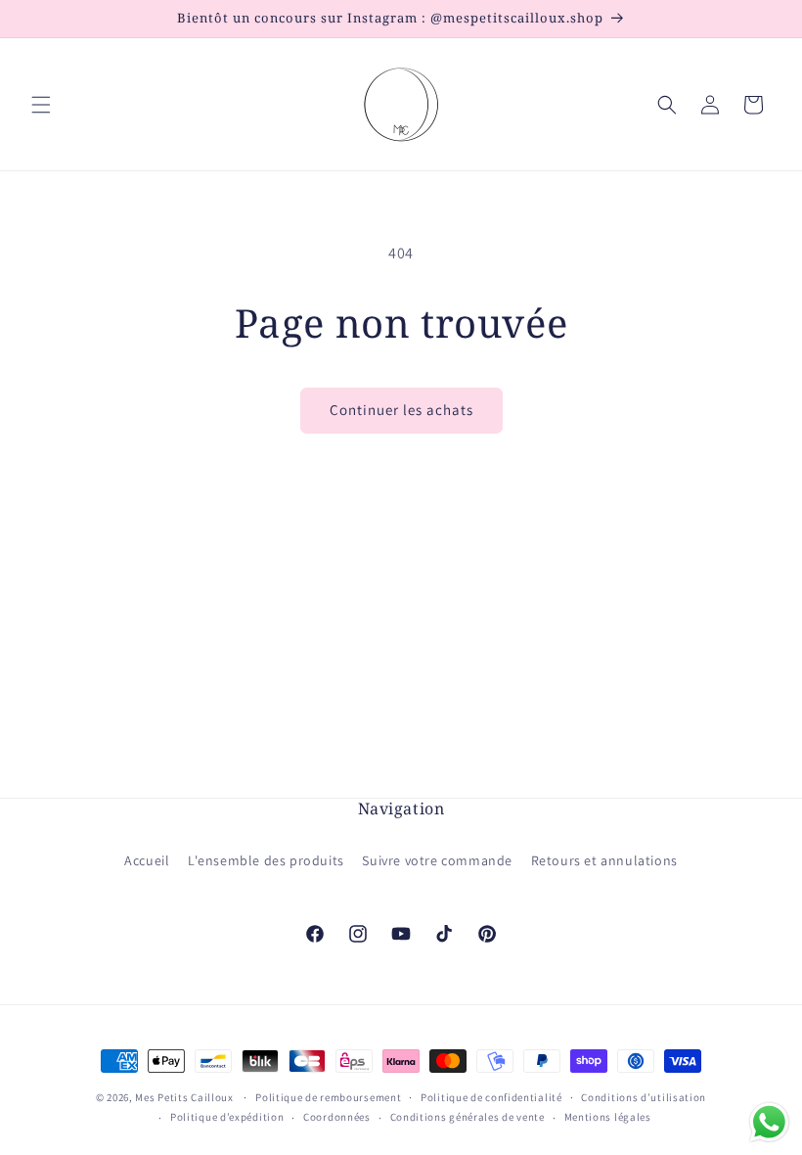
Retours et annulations (604, 860)
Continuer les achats (401, 409)
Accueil (146, 860)
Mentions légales (607, 1117)
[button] (41, 104)
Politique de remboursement (328, 1097)
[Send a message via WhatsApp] (769, 1122)
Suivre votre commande (437, 860)
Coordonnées (337, 1117)
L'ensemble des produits (266, 860)
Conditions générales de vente (467, 1117)
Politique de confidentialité (491, 1097)
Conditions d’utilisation (643, 1097)
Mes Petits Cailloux (184, 1097)
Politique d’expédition (227, 1117)
